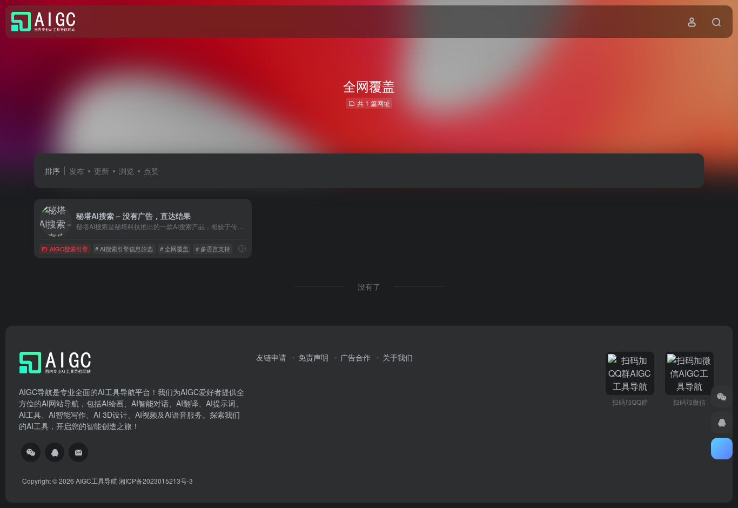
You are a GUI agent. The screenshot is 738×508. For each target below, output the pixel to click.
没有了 (369, 286)
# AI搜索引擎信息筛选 (124, 248)
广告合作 (355, 357)
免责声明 (313, 357)
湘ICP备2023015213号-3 (156, 480)
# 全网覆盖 (174, 248)
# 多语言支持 (213, 248)
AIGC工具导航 (96, 480)
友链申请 (271, 357)
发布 (76, 170)
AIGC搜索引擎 (69, 248)
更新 (101, 170)
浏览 (126, 170)
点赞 (151, 170)
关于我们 (398, 357)
